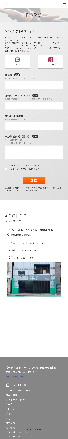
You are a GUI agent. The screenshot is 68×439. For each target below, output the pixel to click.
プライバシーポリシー (18, 432)
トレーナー (12, 408)
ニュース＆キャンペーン (18, 390)
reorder (65, 4)
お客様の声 (12, 394)
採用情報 (10, 427)
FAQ (8, 418)
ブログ (9, 413)
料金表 (9, 404)
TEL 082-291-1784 (15, 376)
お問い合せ (12, 422)
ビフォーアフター (15, 399)
